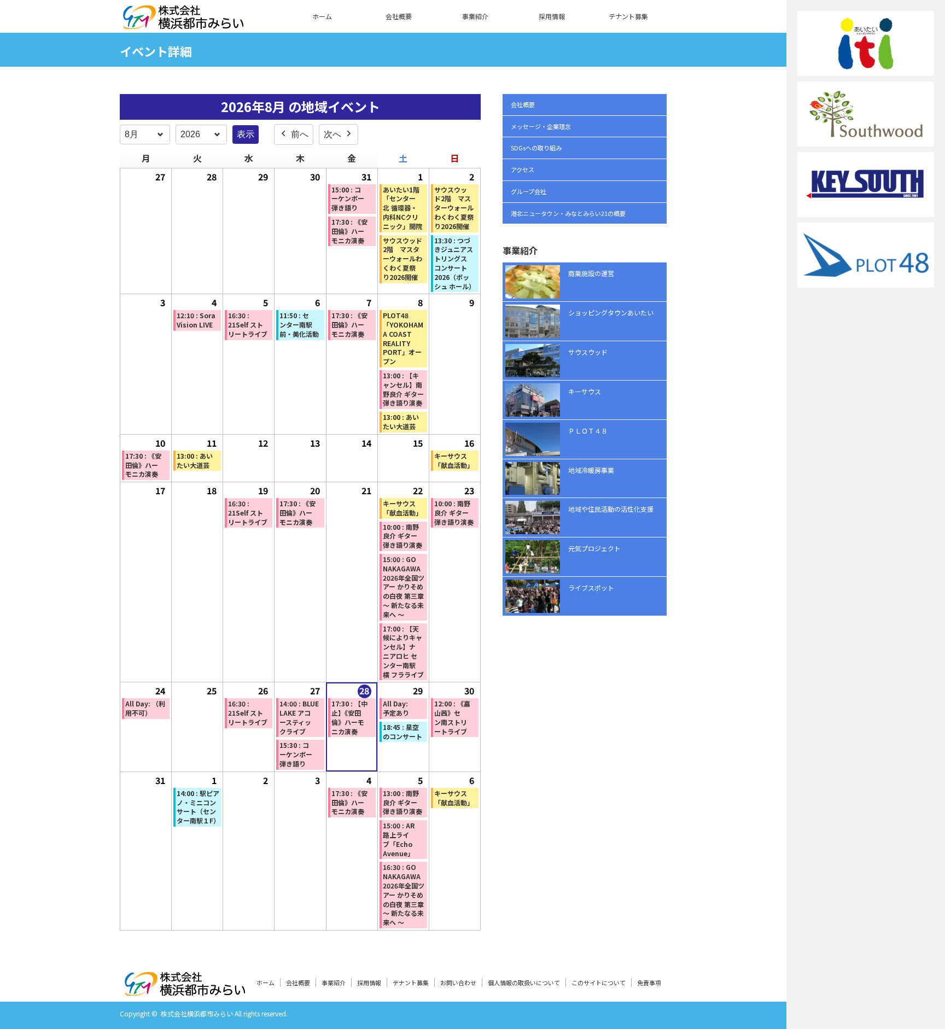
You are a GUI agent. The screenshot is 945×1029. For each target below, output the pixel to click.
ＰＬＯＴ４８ (588, 430)
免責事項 (649, 982)
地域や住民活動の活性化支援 (611, 508)
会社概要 (399, 16)
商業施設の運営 (591, 273)
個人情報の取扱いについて (524, 982)
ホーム (322, 16)
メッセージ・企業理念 (541, 126)
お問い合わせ (458, 982)
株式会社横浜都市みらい (197, 1013)
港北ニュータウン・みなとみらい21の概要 (568, 213)
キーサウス (584, 391)
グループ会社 (528, 191)
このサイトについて (598, 982)
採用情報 (552, 16)
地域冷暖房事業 (591, 470)
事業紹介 (475, 16)
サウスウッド (588, 351)
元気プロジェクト (594, 548)
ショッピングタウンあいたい (611, 312)
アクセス (522, 169)
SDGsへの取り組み (536, 147)
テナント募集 (628, 16)
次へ (332, 134)
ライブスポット (591, 587)
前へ (299, 134)
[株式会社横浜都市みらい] (183, 22)
